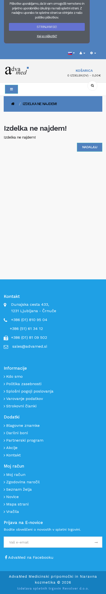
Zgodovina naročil (23, 482)
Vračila (12, 511)
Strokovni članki (21, 406)
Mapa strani (17, 504)
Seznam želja (19, 489)
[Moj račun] (82, 53)
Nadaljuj (89, 147)
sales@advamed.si (29, 346)
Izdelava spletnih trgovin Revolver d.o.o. (53, 588)
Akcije (12, 447)
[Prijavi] (96, 543)
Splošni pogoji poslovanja (29, 391)
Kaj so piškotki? (47, 36)
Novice (12, 496)
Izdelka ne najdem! (40, 104)
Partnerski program (24, 440)
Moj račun (15, 474)
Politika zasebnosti (23, 383)
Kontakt (13, 455)
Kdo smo (14, 376)
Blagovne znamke (23, 425)
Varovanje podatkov (24, 398)
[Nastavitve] (93, 53)
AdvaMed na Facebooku (30, 557)
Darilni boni (17, 433)
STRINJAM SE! (47, 27)
